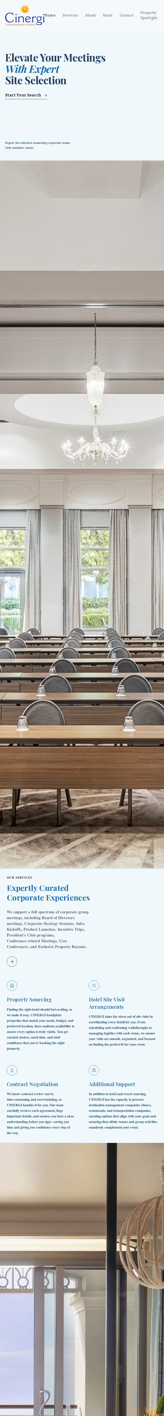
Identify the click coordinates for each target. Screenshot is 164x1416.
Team (108, 15)
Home (50, 15)
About (90, 15)
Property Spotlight (149, 15)
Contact (127, 15)
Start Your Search (23, 95)
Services (70, 15)
